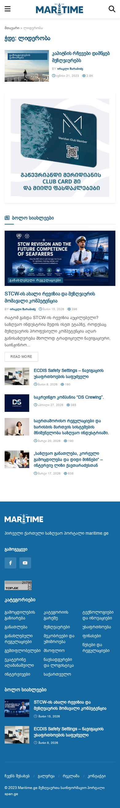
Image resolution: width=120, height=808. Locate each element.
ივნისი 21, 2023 (67, 76)
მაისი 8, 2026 (47, 384)
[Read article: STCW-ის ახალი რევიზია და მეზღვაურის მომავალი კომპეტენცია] (60, 258)
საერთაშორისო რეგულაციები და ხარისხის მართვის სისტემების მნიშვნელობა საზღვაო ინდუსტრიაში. (71, 427)
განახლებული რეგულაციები (35, 280)
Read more (24, 356)
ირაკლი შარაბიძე (70, 69)
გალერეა (46, 776)
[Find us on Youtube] (25, 562)
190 (67, 384)
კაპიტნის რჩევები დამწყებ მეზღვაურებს (81, 57)
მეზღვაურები (57, 627)
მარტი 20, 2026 (49, 441)
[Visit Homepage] (59, 9)
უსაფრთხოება (96, 627)
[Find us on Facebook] (10, 562)
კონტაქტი (97, 776)
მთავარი (12, 27)
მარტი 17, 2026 (49, 473)
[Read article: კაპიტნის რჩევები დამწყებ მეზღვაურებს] (27, 66)
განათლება (16, 627)
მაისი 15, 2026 (53, 309)
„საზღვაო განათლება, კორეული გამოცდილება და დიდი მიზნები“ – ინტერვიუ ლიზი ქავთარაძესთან (68, 459)
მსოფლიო (54, 651)
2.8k (89, 76)
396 (74, 309)
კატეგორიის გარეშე (56, 615)
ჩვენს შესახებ (17, 776)
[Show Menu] (7, 9)
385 (73, 405)
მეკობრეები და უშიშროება (59, 639)
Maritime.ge (28, 787)
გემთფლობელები (23, 651)
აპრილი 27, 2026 (50, 405)
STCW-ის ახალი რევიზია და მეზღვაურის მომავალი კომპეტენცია (50, 297)
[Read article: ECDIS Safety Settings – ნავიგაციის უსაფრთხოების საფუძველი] (17, 376)
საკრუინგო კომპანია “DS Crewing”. (69, 397)
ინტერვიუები (17, 674)
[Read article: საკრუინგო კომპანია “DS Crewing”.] (17, 403)
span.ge (11, 793)
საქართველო (57, 674)
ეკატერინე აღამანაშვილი (19, 662)
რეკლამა (71, 776)
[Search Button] (112, 9)
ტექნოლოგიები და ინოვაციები (98, 615)
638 (70, 473)
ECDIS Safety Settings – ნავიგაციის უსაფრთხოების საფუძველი (69, 374)
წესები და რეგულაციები (96, 648)
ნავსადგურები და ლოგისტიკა (59, 662)
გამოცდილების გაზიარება (20, 56)
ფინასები (91, 636)
